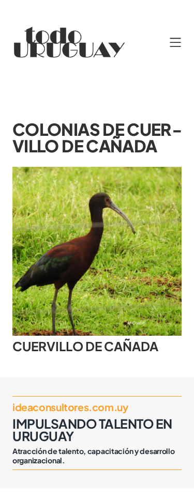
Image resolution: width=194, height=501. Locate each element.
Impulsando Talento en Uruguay (92, 429)
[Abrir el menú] (175, 42)
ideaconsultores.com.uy (70, 407)
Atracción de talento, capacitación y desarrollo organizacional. (93, 455)
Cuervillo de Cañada (85, 346)
